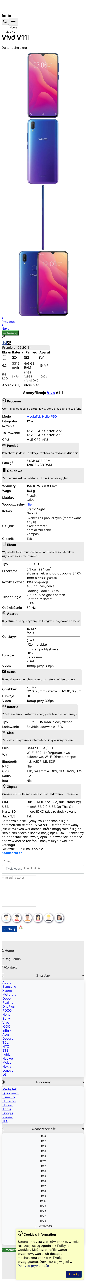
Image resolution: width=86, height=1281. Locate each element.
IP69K (43, 1201)
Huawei (8, 1058)
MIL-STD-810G (43, 1226)
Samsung (9, 986)
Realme (7, 1002)
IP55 (43, 1156)
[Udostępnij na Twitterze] (9, 343)
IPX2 (43, 1206)
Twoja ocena (14, 868)
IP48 (43, 1136)
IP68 (43, 1191)
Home (13, 27)
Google (7, 1038)
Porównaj (11, 333)
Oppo (6, 998)
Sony (6, 1018)
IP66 (43, 1181)
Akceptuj (74, 1274)
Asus (6, 1034)
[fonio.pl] (8, 15)
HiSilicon (9, 1101)
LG (4, 1074)
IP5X (43, 1161)
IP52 (43, 1141)
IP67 (43, 1186)
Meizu (6, 1062)
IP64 (43, 1171)
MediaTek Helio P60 (42, 416)
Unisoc (7, 1105)
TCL (5, 1042)
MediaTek (9, 1089)
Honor (7, 1014)
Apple (6, 982)
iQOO (6, 1026)
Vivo (12, 31)
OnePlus (8, 1006)
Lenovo (8, 1070)
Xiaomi (7, 990)
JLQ (5, 1121)
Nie (29, 504)
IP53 (43, 1146)
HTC (5, 1046)
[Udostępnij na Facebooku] (4, 343)
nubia (6, 1054)
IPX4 (43, 1211)
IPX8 (43, 1216)
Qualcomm (10, 1093)
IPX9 (43, 1221)
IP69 (43, 1196)
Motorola (9, 994)
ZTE (5, 1050)
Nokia (6, 1066)
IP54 (43, 1151)
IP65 (43, 1176)
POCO (7, 1010)
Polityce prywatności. (34, 1266)
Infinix (6, 1030)
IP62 (43, 1166)
